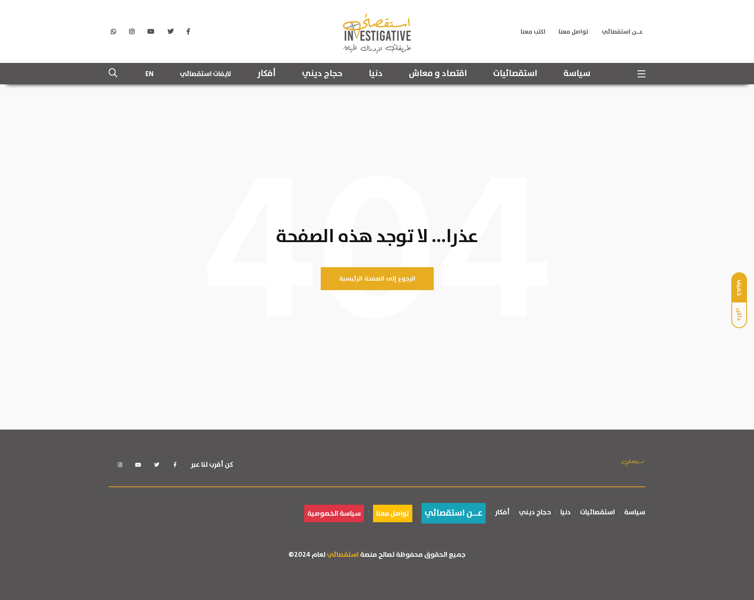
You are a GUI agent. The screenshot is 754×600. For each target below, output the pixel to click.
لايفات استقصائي (205, 74)
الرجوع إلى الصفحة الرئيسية (377, 279)
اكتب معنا (533, 32)
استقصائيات (515, 74)
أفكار (266, 74)
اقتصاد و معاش (438, 74)
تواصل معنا (574, 32)
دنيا (376, 74)
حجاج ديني (322, 74)
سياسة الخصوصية (334, 513)
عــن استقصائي (622, 32)
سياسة (576, 74)
